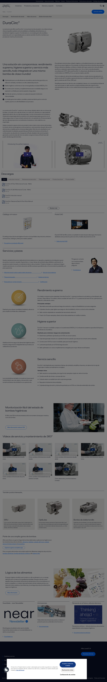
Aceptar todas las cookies (67, 664)
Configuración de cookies (67, 674)
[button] (6, 669)
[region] (47, 669)
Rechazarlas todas (67, 670)
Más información (20, 670)
